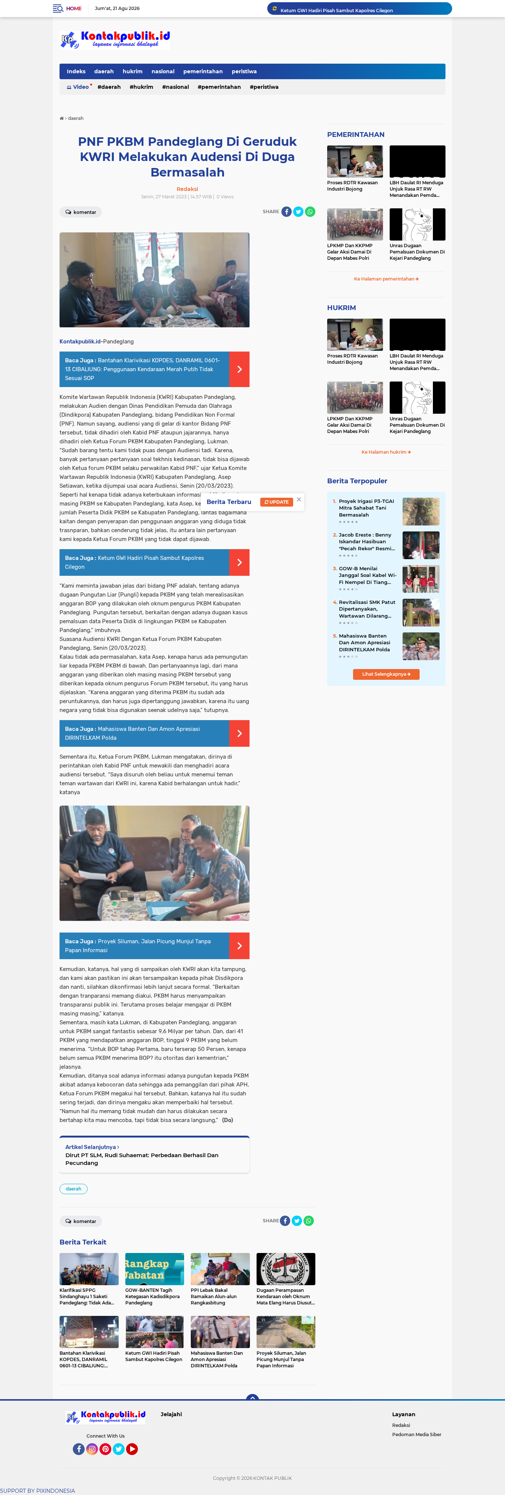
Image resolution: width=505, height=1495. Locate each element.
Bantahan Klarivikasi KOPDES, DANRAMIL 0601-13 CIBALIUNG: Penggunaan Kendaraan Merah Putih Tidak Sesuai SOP (142, 369)
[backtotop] (252, 1400)
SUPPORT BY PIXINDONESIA (37, 1491)
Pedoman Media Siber (416, 1434)
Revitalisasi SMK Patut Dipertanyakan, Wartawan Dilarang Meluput (367, 609)
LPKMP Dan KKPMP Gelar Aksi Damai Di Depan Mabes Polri (350, 252)
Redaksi (401, 1425)
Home (73, 8)
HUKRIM (341, 308)
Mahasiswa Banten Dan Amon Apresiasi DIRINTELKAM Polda (364, 642)
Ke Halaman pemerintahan (385, 279)
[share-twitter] (298, 211)
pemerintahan (203, 71)
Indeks (76, 71)
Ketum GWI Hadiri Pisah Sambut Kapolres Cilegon (337, 8)
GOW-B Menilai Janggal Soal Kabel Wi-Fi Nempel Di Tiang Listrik (368, 575)
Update (278, 502)
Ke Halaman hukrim (385, 452)
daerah (104, 71)
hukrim (133, 71)
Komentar (84, 212)
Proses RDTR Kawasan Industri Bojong (352, 186)
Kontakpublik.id (80, 341)
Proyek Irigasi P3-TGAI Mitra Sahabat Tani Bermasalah (366, 507)
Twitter (122, 1458)
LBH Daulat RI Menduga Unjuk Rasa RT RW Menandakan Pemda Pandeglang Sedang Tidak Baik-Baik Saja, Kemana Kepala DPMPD (417, 189)
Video (81, 87)
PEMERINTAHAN (356, 135)
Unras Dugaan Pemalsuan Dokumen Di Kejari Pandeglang (417, 252)
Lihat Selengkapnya (384, 674)
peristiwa (244, 71)
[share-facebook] (286, 211)
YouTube (137, 1458)
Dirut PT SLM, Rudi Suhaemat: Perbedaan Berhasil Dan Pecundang (141, 1159)
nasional (163, 71)
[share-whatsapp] (310, 211)
